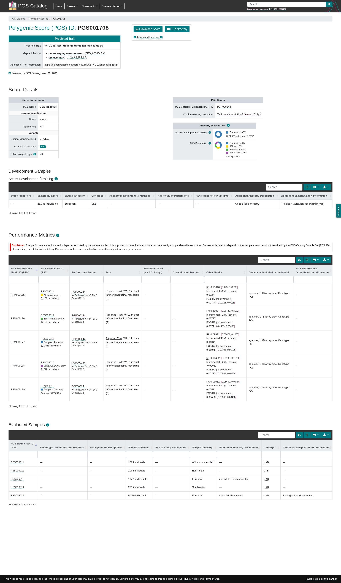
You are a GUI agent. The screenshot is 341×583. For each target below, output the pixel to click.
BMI (270, 9)
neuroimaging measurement (66, 53)
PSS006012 (47, 315)
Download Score (149, 29)
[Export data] (326, 187)
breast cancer (252, 9)
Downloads (89, 6)
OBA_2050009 (75, 57)
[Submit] (329, 4)
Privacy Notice (191, 578)
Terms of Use (211, 578)
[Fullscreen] (307, 187)
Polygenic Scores (38, 18)
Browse (71, 6)
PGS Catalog (18, 18)
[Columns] (316, 187)
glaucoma (264, 9)
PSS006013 (47, 338)
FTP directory (178, 29)
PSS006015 (47, 386)
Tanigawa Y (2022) (238, 114)
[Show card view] (300, 260)
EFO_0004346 (94, 53)
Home (59, 6)
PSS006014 (47, 362)
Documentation (111, 6)
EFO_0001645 (280, 9)
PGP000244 (224, 106)
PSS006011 (47, 291)
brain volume (56, 57)
